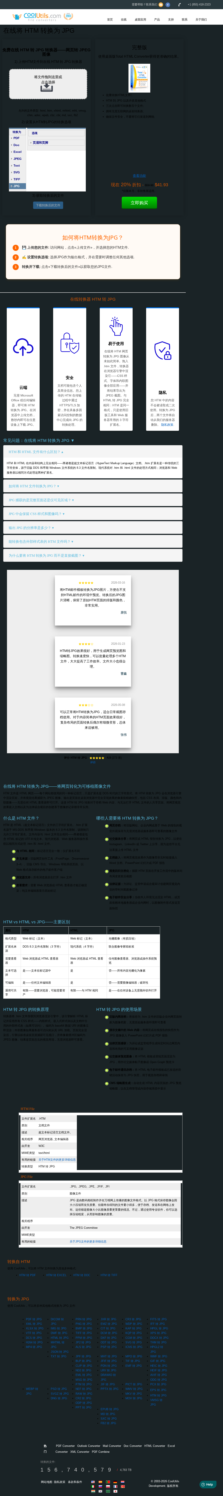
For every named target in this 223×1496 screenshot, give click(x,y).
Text (17, 165)
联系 (185, 19)
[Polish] (109, 1486)
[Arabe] (109, 1491)
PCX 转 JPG (158, 1384)
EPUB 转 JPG (110, 1409)
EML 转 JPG (84, 1375)
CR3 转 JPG (133, 1319)
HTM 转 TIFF (109, 1275)
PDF (17, 138)
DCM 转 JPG (109, 1333)
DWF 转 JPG (59, 1333)
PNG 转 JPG (84, 1323)
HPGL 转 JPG (159, 1328)
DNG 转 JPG (59, 1398)
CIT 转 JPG (108, 1328)
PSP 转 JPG (109, 1347)
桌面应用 (140, 19)
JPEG (18, 158)
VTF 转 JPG (34, 1333)
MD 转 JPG (108, 1414)
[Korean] (101, 1491)
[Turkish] (123, 1486)
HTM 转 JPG (158, 1395)
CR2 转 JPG (83, 1398)
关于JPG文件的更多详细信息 (88, 1241)
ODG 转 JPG (158, 1379)
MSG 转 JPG (84, 1379)
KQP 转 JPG (133, 1333)
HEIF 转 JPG (158, 1370)
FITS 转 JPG (158, 1319)
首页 (110, 19)
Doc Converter (133, 1446)
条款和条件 (75, 1482)
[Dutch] (123, 1481)
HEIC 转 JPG (158, 1365)
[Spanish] (101, 1481)
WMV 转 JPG (134, 1389)
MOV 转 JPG (133, 1398)
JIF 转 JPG (108, 1384)
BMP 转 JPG (84, 1328)
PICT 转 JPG (133, 1384)
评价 (93, 762)
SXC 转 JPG (109, 1418)
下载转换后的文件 (48, 205)
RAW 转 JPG (84, 1393)
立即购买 (139, 202)
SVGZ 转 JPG (60, 1393)
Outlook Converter (88, 1446)
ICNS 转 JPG (133, 1347)
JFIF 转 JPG (109, 1361)
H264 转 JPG (34, 1342)
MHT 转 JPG (109, 1356)
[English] (94, 1481)
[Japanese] (116, 1491)
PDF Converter (65, 1446)
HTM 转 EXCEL (56, 1275)
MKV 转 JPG (133, 1393)
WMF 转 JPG (158, 1356)
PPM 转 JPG (84, 1337)
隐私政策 (167, 424)
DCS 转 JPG (34, 1337)
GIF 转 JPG (157, 1361)
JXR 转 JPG (108, 1319)
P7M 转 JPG (84, 1384)
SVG (17, 172)
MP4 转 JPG (34, 1347)
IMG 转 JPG (58, 1328)
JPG (17, 186)
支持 (171, 19)
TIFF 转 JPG (84, 1333)
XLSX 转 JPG (35, 1328)
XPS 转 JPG (158, 1333)
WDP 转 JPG (133, 1323)
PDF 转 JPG (34, 1319)
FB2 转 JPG (108, 1423)
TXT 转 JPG (58, 1356)
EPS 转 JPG (158, 1390)
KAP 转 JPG (133, 1328)
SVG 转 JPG (133, 1342)
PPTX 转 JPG (109, 1389)
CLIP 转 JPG (84, 1365)
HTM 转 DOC (81, 1275)
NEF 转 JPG (83, 1389)
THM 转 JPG (158, 1342)
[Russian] (101, 1486)
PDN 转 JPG (109, 1365)
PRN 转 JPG (84, 1319)
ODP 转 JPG (84, 1403)
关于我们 (201, 19)
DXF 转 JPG (109, 1337)
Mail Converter (112, 1446)
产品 (157, 19)
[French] (116, 1486)
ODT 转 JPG (109, 1342)
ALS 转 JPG (83, 1347)
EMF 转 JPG (133, 1365)
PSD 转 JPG (59, 1389)
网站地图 (46, 1482)
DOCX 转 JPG (159, 1337)
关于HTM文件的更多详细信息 (57, 1159)
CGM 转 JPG (133, 1337)
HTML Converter (154, 1446)
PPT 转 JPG (83, 1407)
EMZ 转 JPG (109, 1323)
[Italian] (94, 1486)
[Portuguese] (109, 1481)
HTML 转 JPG (60, 1337)
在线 (124, 19)
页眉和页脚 (40, 142)
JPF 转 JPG (83, 1356)
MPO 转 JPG (133, 1356)
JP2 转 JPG (83, 1342)
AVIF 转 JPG (158, 1375)
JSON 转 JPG (60, 1351)
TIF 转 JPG (132, 1361)
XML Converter (79, 1451)
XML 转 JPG (34, 1323)
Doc (16, 145)
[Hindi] (94, 1491)
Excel (18, 151)
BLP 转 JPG (83, 1361)
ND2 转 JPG (83, 1370)
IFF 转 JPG (157, 1323)
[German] (116, 1481)
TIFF (17, 179)
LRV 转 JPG (108, 1370)
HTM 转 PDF (27, 1275)
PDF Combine (101, 1451)
